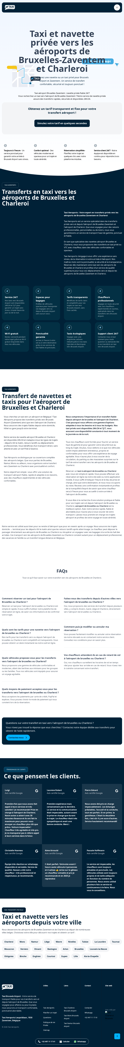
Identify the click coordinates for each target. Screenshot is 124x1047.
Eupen (64, 956)
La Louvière (100, 941)
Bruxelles (79, 949)
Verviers (24, 949)
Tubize (85, 941)
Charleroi (8, 941)
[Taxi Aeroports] (10, 7)
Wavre (59, 941)
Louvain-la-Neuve (98, 949)
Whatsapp (89, 1012)
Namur (34, 941)
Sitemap (46, 1030)
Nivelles (72, 941)
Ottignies (8, 956)
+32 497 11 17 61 (91, 1017)
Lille (76, 956)
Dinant (37, 949)
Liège (47, 941)
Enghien (37, 956)
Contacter (88, 1008)
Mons (22, 941)
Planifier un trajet (50, 1012)
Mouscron (9, 949)
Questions (47, 1017)
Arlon (65, 949)
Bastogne (52, 949)
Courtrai (51, 956)
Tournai (116, 941)
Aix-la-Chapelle (91, 956)
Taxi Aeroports (48, 1008)
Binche (23, 956)
